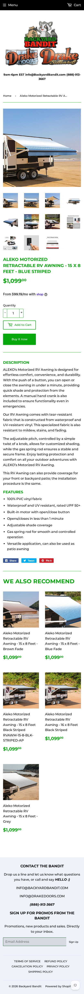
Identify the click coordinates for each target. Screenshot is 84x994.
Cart (77, 5)
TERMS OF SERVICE (27, 961)
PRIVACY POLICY (58, 966)
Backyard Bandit (30, 986)
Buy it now (20, 339)
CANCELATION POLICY (27, 966)
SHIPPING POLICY (40, 971)
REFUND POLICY (55, 961)
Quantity (9, 305)
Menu (13, 5)
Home (7, 95)
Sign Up (73, 941)
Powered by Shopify (58, 986)
